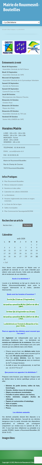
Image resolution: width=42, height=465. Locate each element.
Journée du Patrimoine (11, 86)
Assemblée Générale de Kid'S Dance (16, 69)
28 (26, 256)
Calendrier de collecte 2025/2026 (16, 192)
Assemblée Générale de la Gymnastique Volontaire (21, 80)
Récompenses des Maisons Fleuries (15, 97)
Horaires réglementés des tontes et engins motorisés (19, 200)
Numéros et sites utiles (12, 188)
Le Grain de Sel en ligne (13, 204)
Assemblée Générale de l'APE (13, 75)
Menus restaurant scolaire (13, 185)
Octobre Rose (7, 103)
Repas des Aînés (9, 108)
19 (15, 253)
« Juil (5, 262)
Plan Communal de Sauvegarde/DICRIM (18, 211)
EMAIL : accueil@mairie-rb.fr (13, 151)
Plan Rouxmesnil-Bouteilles (14, 181)
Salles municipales (10, 208)
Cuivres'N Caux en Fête (11, 91)
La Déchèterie (9, 195)
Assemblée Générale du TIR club (14, 114)
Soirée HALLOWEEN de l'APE (13, 119)
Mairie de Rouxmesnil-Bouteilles (21, 7)
